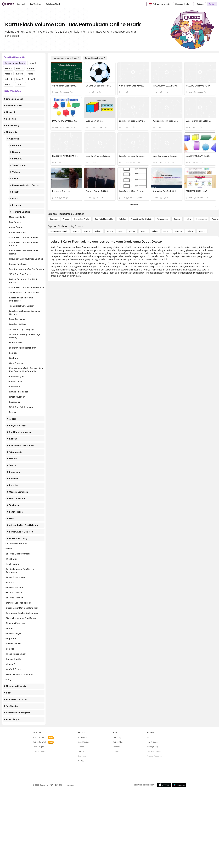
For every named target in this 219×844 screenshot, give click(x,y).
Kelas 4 (30, 68)
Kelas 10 (31, 79)
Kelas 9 (19, 79)
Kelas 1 (32, 63)
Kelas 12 (20, 84)
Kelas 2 (8, 68)
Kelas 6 (19, 73)
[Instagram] (60, 785)
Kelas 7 (31, 73)
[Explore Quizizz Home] (8, 4)
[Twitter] (51, 785)
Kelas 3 (19, 68)
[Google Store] (179, 785)
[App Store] (164, 785)
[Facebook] (56, 785)
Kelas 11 (8, 84)
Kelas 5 (8, 73)
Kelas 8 (8, 79)
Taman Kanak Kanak (15, 63)
